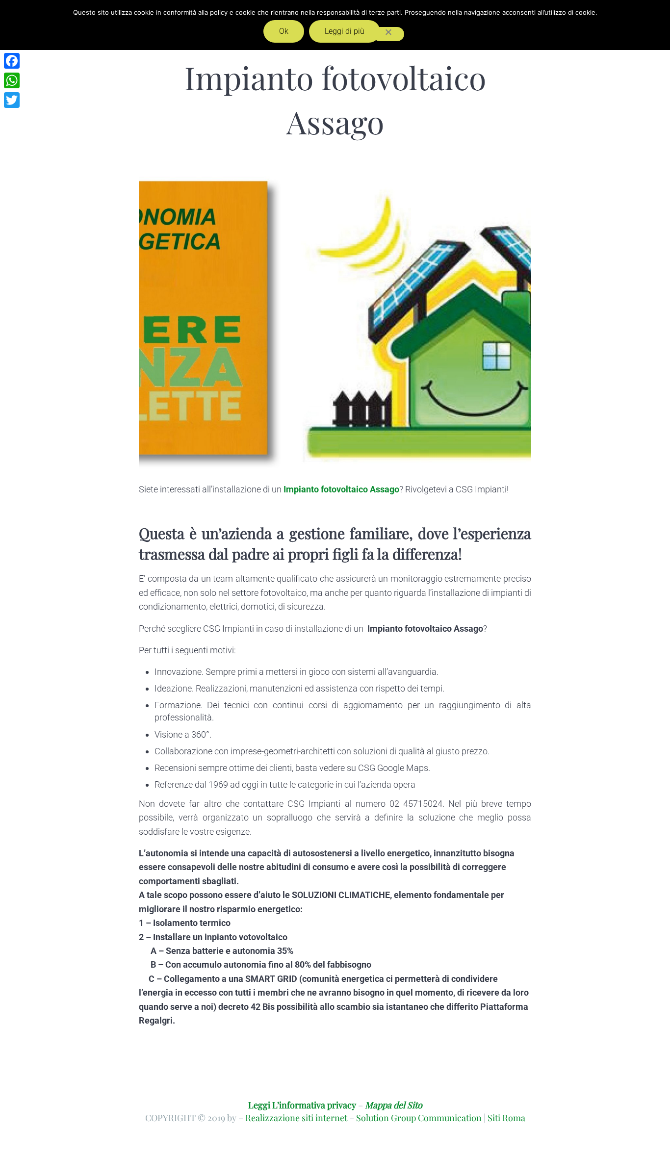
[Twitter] (12, 100)
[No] (388, 34)
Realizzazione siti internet (296, 1117)
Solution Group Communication (419, 1117)
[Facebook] (12, 61)
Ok (283, 31)
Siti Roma (506, 1117)
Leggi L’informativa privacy (302, 1105)
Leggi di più (344, 31)
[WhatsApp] (12, 80)
